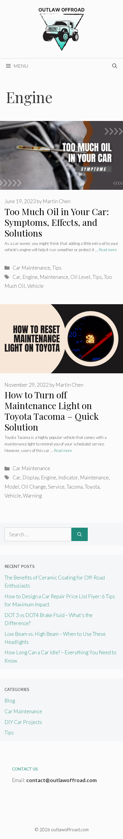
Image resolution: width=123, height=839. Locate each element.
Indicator (68, 477)
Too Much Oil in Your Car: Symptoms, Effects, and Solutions (56, 222)
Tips (56, 268)
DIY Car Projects (23, 722)
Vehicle (35, 286)
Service (56, 487)
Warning (32, 495)
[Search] (79, 534)
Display (30, 477)
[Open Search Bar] (114, 65)
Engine (30, 277)
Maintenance (54, 277)
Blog (9, 700)
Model (11, 487)
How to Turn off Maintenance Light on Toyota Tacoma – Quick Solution (51, 411)
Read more (108, 249)
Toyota (92, 487)
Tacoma (75, 487)
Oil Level (80, 277)
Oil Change (33, 487)
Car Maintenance (31, 268)
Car (16, 277)
